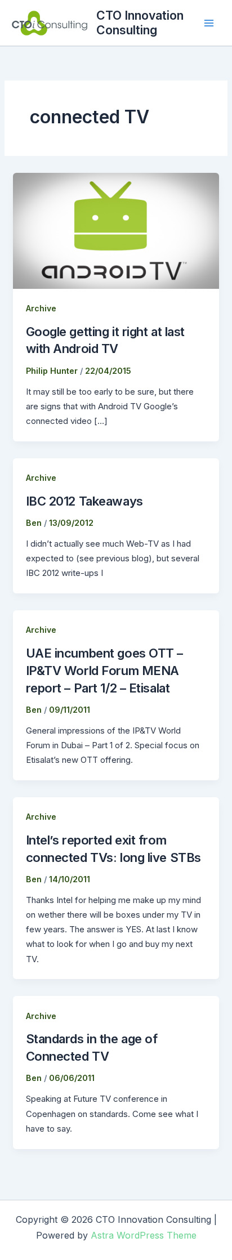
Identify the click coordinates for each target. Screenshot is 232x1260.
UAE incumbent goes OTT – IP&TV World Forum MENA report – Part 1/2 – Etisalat (104, 670)
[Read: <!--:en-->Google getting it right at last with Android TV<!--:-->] (116, 230)
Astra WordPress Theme (144, 1235)
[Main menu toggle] (209, 23)
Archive (41, 308)
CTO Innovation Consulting (140, 22)
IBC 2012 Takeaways (84, 501)
